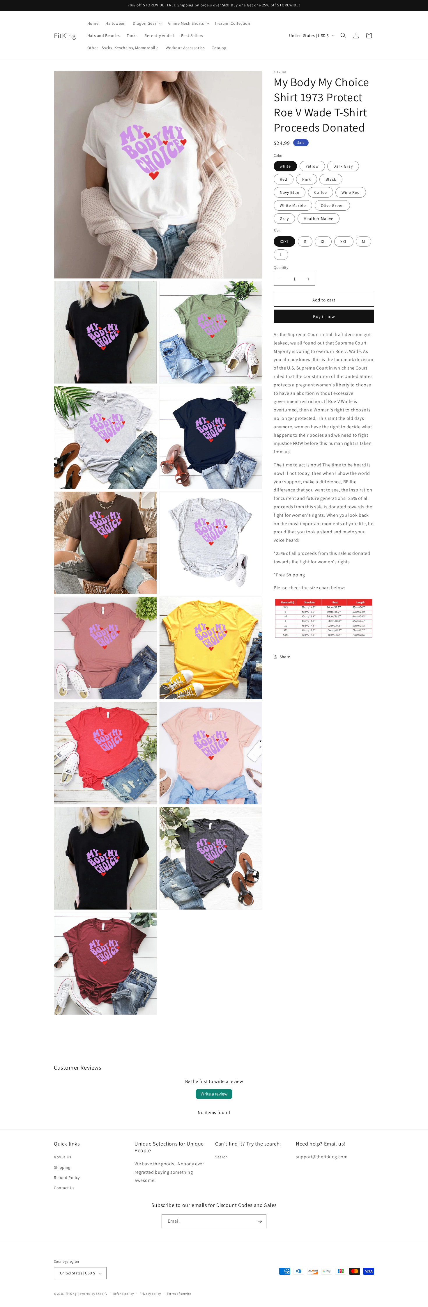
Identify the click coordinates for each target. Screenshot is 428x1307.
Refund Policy (67, 1177)
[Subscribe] (259, 1221)
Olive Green (332, 205)
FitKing (71, 1294)
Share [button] (285, 656)
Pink (306, 179)
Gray (284, 218)
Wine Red (351, 192)
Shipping (62, 1167)
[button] (147, 23)
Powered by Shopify (92, 1294)
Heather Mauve (318, 218)
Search (221, 1156)
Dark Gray (343, 166)
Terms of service (179, 1294)
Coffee (320, 192)
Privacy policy (150, 1294)
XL (323, 241)
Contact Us (64, 1187)
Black (331, 179)
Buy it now (324, 316)
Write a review (214, 1094)
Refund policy (123, 1294)
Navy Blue (289, 192)
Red (283, 179)
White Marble (293, 205)
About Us (62, 1156)
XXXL (284, 241)
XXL (343, 241)
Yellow (312, 166)
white (285, 166)
